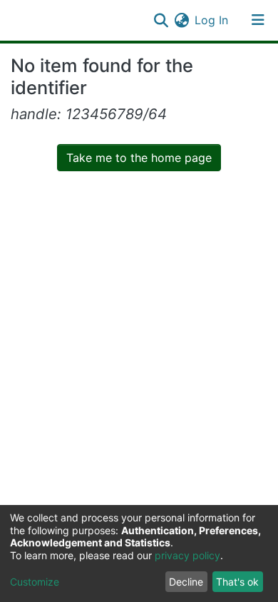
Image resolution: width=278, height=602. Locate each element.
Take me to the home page (139, 157)
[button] (181, 20)
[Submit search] (161, 20)
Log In (212, 20)
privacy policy (187, 555)
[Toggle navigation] (258, 20)
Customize (34, 582)
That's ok (237, 582)
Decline (186, 582)
